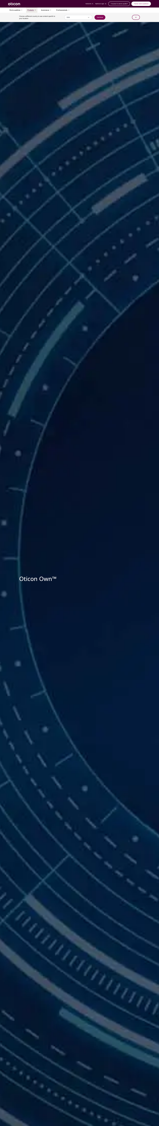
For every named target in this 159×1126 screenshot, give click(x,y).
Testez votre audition (141, 4)
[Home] (14, 3)
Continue (100, 17)
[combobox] (77, 17)
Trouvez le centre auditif (119, 4)
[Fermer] (136, 17)
